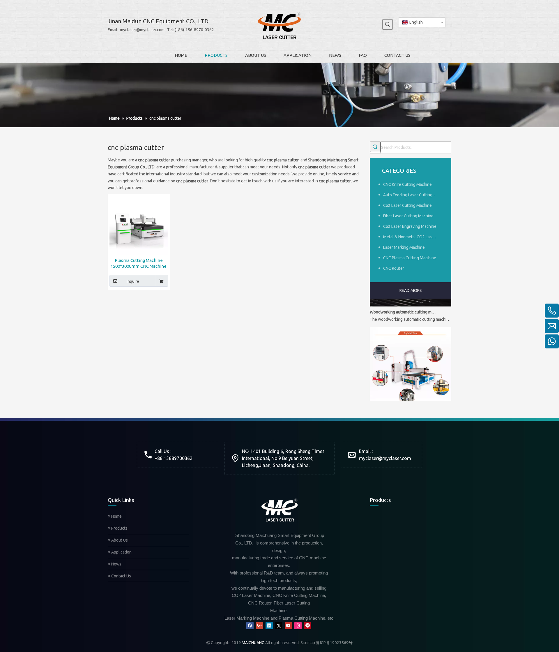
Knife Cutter (380, 542)
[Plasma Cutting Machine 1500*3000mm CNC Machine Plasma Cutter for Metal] (138, 225)
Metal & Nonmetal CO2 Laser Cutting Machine (413, 237)
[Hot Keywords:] (387, 24)
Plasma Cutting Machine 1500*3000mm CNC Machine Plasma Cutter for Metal (139, 263)
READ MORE (410, 290)
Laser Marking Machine (404, 247)
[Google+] (259, 625)
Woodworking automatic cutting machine (403, 307)
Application (121, 552)
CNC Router (393, 268)
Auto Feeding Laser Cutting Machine (413, 195)
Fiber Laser (436, 542)
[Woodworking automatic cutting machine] (410, 300)
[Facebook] (250, 625)
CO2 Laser (406, 578)
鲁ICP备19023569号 (334, 642)
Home (116, 516)
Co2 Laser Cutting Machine (407, 205)
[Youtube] (288, 625)
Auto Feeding (409, 542)
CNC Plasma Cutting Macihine (409, 257)
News (115, 564)
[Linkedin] (269, 625)
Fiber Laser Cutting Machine (408, 216)
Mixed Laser (437, 578)
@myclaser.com (394, 458)
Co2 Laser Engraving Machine (409, 226)
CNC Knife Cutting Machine (407, 184)
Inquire (132, 281)
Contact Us (120, 576)
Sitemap (307, 642)
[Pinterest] (307, 625)
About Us (119, 540)
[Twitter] (278, 625)
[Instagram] (298, 625)
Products (119, 528)
